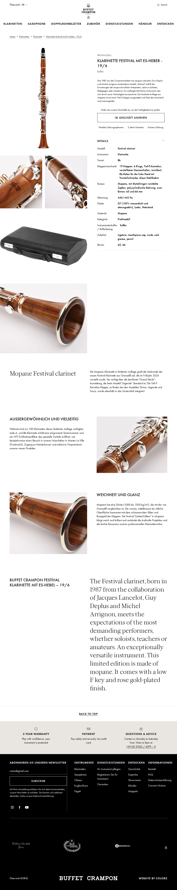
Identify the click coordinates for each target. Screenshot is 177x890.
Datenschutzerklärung (43, 796)
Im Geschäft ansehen (131, 117)
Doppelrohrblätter (66, 23)
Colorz (161, 878)
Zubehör (93, 23)
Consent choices (157, 785)
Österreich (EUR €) (19, 878)
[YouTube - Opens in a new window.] (26, 808)
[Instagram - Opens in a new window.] (12, 808)
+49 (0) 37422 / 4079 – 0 (141, 746)
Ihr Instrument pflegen (109, 769)
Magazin (133, 791)
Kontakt (152, 769)
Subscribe (38, 781)
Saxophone (37, 23)
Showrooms (134, 780)
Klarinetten (12, 23)
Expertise (133, 774)
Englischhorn (81, 785)
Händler (145, 23)
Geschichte (134, 769)
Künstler (132, 785)
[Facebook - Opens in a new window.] (19, 808)
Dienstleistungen (119, 23)
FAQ (150, 774)
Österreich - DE (17, 4)
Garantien (102, 784)
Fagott (77, 791)
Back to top (88, 714)
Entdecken (165, 23)
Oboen (78, 780)
